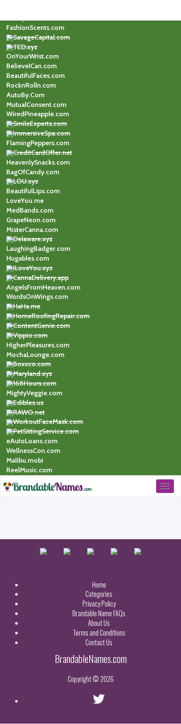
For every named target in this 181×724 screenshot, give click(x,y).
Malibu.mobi (24, 460)
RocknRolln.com (31, 85)
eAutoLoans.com (32, 441)
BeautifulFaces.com (35, 76)
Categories (98, 594)
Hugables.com (27, 258)
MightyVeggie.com (34, 393)
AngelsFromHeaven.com (43, 287)
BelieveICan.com (31, 66)
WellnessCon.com (33, 451)
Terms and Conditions (99, 633)
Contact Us (98, 642)
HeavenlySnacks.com (38, 162)
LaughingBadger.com (38, 249)
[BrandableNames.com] (46, 486)
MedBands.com (29, 210)
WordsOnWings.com (37, 297)
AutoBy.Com (25, 95)
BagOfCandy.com (32, 172)
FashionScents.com (35, 28)
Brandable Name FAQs (98, 613)
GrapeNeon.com (31, 220)
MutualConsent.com (36, 105)
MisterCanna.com (32, 230)
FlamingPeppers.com (37, 143)
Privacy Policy (99, 604)
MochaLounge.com (35, 355)
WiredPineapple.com (37, 114)
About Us (99, 623)
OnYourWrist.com (32, 56)
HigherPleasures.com (37, 345)
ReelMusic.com (29, 470)
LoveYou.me (25, 201)
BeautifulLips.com (33, 191)
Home (99, 585)
